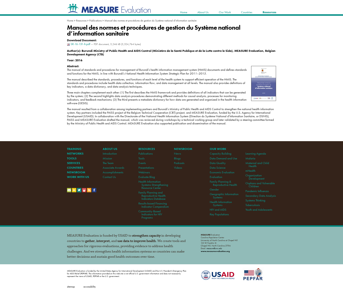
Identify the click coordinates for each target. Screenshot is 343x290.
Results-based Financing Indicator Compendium (153, 204)
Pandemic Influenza (257, 191)
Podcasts (179, 163)
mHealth (250, 171)
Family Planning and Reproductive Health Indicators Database (152, 195)
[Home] (109, 11)
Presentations (146, 168)
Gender (214, 189)
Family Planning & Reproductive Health (223, 183)
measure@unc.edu (214, 248)
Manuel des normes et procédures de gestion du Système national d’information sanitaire (151, 20)
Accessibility (89, 286)
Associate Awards (113, 168)
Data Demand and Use (223, 158)
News (177, 153)
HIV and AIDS (218, 210)
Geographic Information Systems (224, 195)
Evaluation (216, 177)
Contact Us (109, 177)
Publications (95, 20)
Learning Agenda (255, 153)
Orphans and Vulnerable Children (260, 184)
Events (142, 163)
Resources (81, 20)
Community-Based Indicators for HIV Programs (150, 214)
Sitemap (71, 286)
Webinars (144, 172)
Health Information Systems (221, 203)
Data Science (217, 168)
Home (70, 20)
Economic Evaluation (222, 172)
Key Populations (219, 214)
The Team (108, 163)
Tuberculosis (252, 205)
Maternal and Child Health (257, 164)
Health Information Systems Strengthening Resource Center (153, 185)
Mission (107, 158)
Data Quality (218, 163)
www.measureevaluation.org (215, 251)
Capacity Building (220, 153)
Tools (141, 158)
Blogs (177, 158)
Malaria (250, 158)
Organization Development (254, 176)
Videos (178, 168)
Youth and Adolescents (258, 210)
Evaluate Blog (146, 177)
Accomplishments (113, 172)
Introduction (110, 153)
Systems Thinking (255, 200)
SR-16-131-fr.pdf (80, 44)
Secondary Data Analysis (260, 196)
